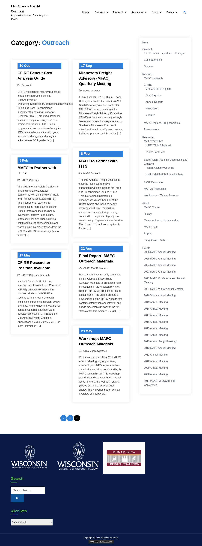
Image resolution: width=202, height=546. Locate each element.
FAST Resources (153, 182)
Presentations (151, 129)
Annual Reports (154, 102)
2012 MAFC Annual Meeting (160, 348)
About (155, 12)
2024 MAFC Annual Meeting (160, 265)
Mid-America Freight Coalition (25, 8)
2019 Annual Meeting (156, 302)
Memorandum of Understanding (161, 220)
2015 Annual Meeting (156, 328)
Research (118, 12)
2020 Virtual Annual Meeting (160, 295)
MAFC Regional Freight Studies (162, 123)
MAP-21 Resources (155, 188)
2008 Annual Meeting (156, 374)
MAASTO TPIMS (153, 141)
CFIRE (86, 268)
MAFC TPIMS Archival (158, 145)
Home (85, 12)
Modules (150, 115)
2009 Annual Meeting (156, 367)
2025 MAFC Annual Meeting (160, 258)
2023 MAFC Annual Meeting (160, 271)
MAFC (86, 90)
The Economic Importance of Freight (164, 53)
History (148, 214)
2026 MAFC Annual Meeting (160, 252)
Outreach (100, 12)
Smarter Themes (105, 542)
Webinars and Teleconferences (161, 195)
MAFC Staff (150, 227)
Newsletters (152, 108)
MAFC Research (153, 78)
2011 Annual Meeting (156, 354)
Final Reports (153, 95)
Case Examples (153, 59)
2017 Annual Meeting (156, 315)
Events (170, 12)
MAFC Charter (152, 207)
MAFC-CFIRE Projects (158, 88)
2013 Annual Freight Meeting (160, 341)
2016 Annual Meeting (156, 321)
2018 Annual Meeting (156, 308)
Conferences (90, 351)
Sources (148, 66)
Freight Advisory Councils (160, 167)
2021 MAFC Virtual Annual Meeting (164, 289)
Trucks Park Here (155, 152)
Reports (148, 233)
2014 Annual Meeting (156, 335)
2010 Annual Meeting (156, 361)
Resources (137, 12)
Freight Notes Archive (156, 240)
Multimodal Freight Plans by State (164, 174)
